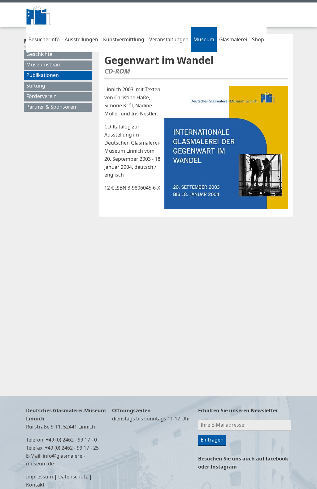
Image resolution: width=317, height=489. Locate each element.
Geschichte (39, 54)
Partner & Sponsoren (51, 107)
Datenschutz (73, 477)
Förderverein (41, 96)
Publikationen (42, 75)
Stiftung (35, 86)
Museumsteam (44, 65)
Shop (258, 39)
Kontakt (35, 485)
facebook (277, 459)
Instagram (224, 467)
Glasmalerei (233, 39)
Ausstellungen (81, 39)
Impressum (39, 477)
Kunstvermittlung (123, 39)
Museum (203, 39)
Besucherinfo (44, 39)
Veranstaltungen (169, 39)
